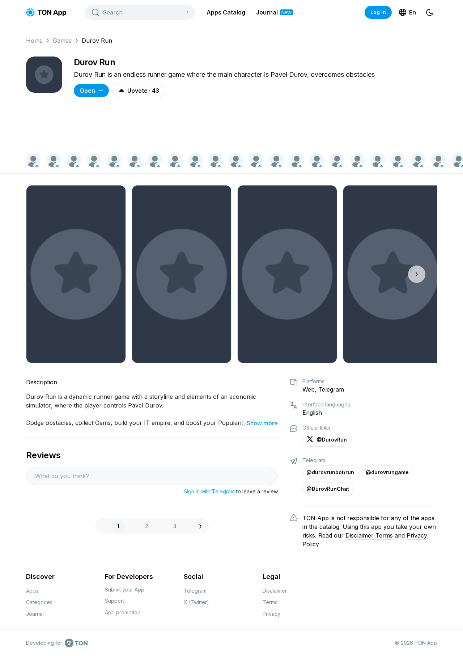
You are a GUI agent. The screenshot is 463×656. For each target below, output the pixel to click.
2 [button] (146, 526)
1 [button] (118, 526)
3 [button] (175, 526)
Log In (378, 12)
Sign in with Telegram (209, 491)
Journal (274, 12)
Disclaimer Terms (369, 535)
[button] (202, 526)
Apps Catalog (226, 12)
